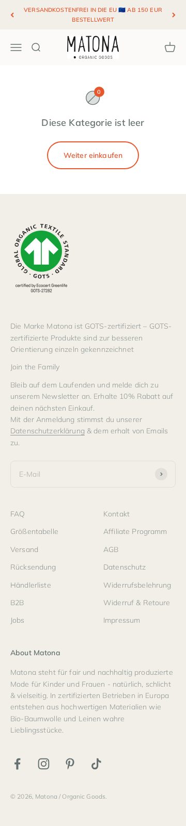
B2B (17, 602)
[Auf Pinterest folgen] (70, 764)
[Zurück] (12, 14)
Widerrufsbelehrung (137, 585)
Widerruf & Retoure (137, 602)
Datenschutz (124, 567)
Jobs (17, 620)
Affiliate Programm (135, 531)
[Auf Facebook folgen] (17, 764)
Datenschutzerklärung (47, 430)
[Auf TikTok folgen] (96, 764)
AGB (110, 549)
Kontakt (116, 514)
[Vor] (174, 14)
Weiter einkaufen (93, 155)
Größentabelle (34, 531)
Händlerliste (30, 585)
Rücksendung (33, 567)
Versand (24, 549)
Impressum (121, 620)
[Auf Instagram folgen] (44, 764)
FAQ (17, 514)
